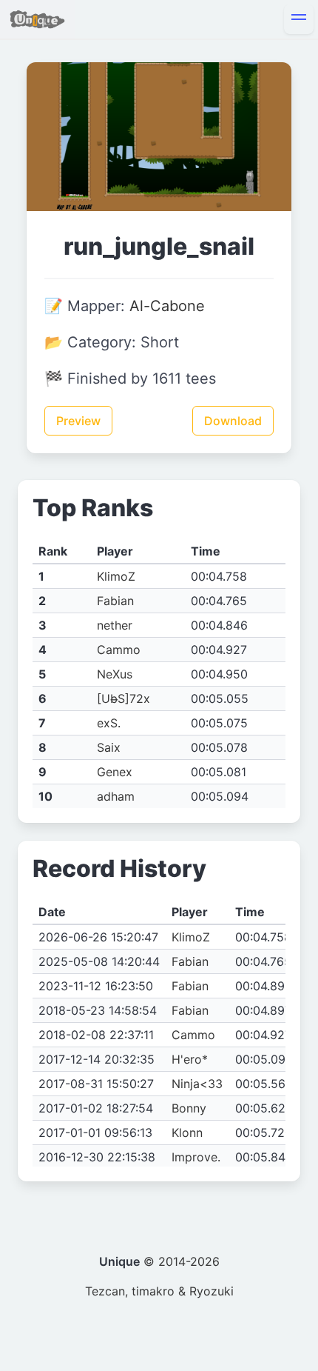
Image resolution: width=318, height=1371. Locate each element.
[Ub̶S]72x (123, 698)
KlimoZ (116, 576)
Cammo (119, 649)
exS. (109, 722)
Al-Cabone (167, 306)
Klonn (187, 1132)
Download (233, 420)
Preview (78, 420)
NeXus (114, 674)
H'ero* (190, 1059)
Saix (109, 747)
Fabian (115, 600)
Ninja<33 (197, 1083)
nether (114, 625)
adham (116, 796)
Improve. (196, 1157)
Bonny (189, 1108)
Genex (114, 771)
